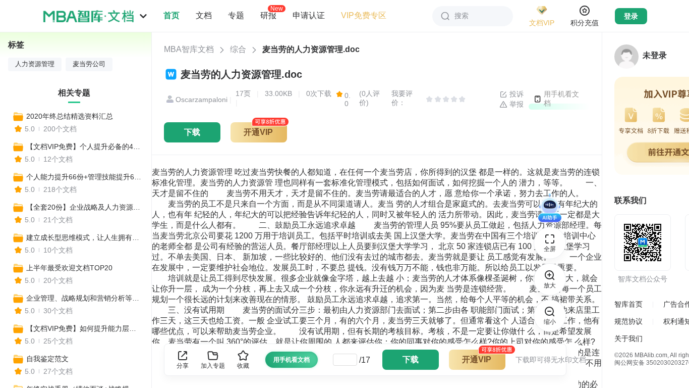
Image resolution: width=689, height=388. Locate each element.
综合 (238, 49)
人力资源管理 (34, 64)
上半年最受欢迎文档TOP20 (69, 268)
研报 (268, 15)
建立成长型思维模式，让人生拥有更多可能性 (84, 237)
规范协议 (628, 321)
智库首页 (628, 304)
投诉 (515, 94)
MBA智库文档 (189, 49)
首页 (171, 15)
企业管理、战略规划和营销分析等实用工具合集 (84, 298)
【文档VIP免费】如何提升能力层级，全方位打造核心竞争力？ (84, 328)
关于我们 (628, 338)
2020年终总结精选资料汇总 (69, 116)
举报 (515, 104)
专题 (236, 15)
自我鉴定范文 (47, 359)
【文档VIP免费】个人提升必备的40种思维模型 (84, 146)
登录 (631, 16)
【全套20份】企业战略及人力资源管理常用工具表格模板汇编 (84, 207)
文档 (204, 15)
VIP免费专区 (363, 15)
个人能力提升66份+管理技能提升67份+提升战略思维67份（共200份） (84, 177)
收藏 (243, 365)
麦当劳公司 (89, 64)
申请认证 (309, 15)
